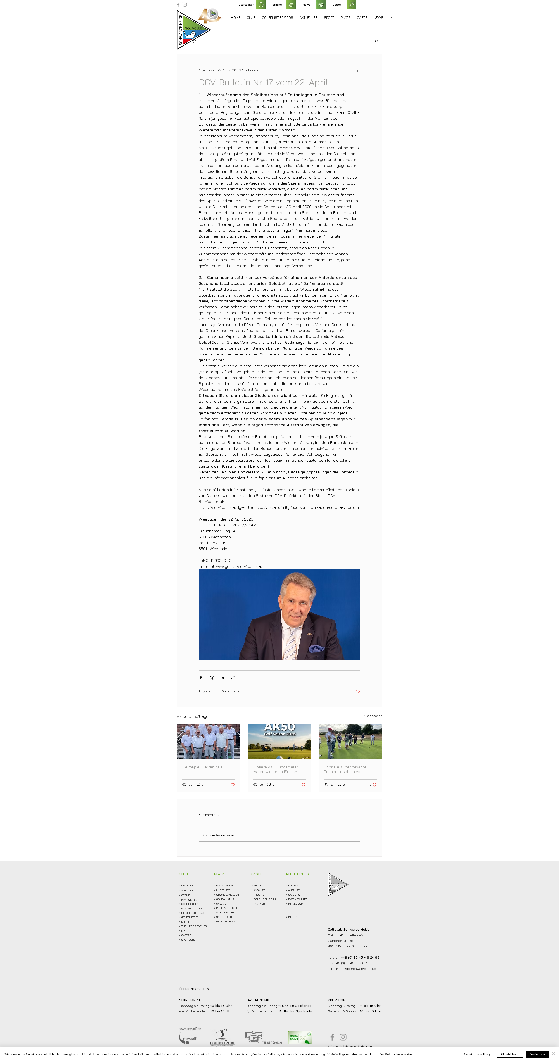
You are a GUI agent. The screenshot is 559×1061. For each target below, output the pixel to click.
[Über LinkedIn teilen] (222, 678)
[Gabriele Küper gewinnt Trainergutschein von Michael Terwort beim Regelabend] (350, 741)
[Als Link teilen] (233, 678)
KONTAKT (294, 885)
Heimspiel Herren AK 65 (204, 767)
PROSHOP (260, 894)
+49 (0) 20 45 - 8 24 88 (360, 957)
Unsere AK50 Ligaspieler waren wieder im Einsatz (275, 769)
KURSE (185, 921)
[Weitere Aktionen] (357, 69)
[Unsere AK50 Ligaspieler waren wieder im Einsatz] (279, 741)
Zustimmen (537, 1054)
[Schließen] (553, 1054)
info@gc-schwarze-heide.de (359, 968)
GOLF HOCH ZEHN (265, 899)
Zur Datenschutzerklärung (397, 1054)
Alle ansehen (373, 716)
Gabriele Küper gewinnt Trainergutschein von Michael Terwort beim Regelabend (345, 769)
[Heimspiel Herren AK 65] (208, 741)
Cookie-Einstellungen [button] (478, 1054)
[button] (251, 17)
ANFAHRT (259, 890)
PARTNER (259, 903)
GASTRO (186, 935)
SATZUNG (294, 894)
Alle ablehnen (509, 1054)
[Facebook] (178, 4)
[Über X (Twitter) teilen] (211, 678)
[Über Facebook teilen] (201, 678)
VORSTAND (188, 890)
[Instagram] (185, 4)
